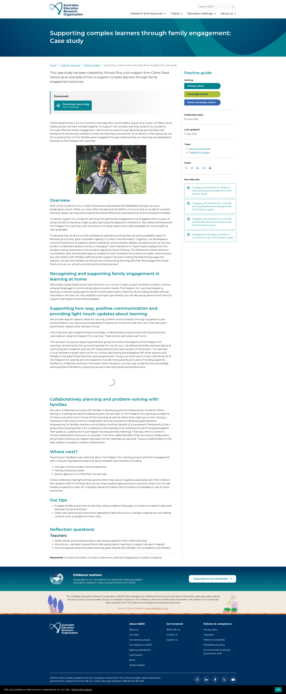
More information (81, 689)
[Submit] (233, 6)
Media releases (137, 665)
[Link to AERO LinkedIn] (206, 680)
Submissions (135, 655)
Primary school (195, 86)
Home (53, 65)
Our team (134, 634)
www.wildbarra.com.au (156, 608)
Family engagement (199, 148)
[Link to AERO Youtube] (233, 680)
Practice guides (92, 65)
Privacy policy (210, 629)
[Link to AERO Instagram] (197, 680)
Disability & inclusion (199, 152)
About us (134, 629)
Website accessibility (214, 639)
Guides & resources (70, 65)
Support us (172, 639)
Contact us (172, 634)
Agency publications (139, 650)
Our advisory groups (139, 639)
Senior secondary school (201, 102)
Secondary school (197, 94)
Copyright (208, 634)
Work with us (173, 629)
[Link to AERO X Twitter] (224, 680)
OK (278, 689)
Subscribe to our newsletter (211, 578)
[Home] (66, 9)
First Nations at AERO (140, 644)
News (132, 660)
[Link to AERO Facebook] (215, 680)
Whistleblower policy (214, 644)
